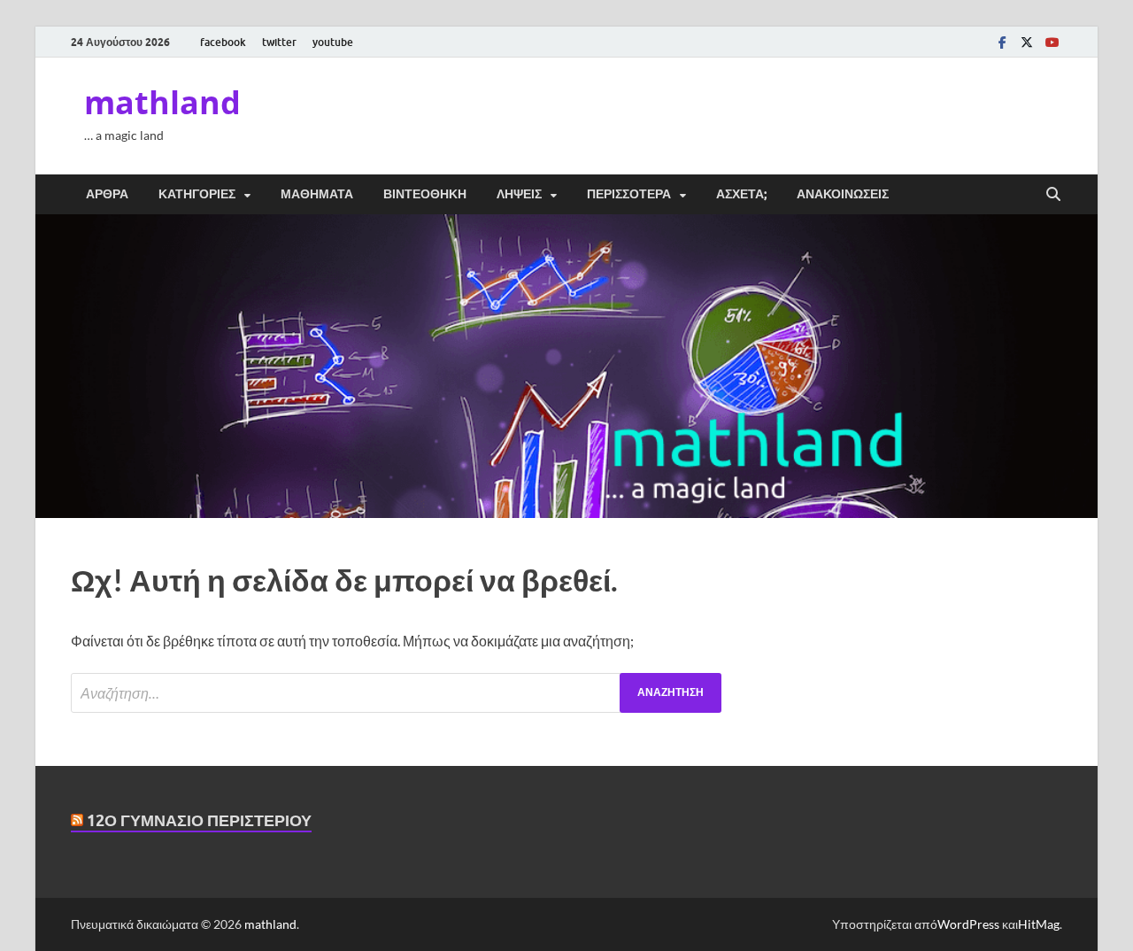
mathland (162, 102)
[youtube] (1051, 42)
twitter (279, 42)
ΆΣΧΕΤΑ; (741, 194)
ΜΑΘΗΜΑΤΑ (317, 194)
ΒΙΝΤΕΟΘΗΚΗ (424, 194)
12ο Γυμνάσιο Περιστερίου (199, 820)
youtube (332, 42)
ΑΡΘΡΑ (107, 194)
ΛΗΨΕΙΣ (519, 194)
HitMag (1039, 924)
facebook (223, 42)
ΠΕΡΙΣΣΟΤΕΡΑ (629, 194)
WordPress (968, 924)
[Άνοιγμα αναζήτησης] (1053, 194)
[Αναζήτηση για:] (396, 693)
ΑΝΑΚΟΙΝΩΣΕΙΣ (843, 194)
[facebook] (1002, 42)
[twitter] (1026, 42)
